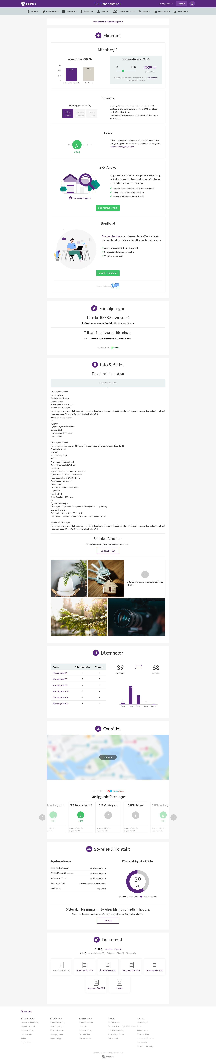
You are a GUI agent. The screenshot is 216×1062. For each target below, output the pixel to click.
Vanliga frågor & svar (116, 1034)
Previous (42, 817)
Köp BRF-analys (114, 1022)
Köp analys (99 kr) (108, 208)
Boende (109, 949)
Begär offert (26, 1042)
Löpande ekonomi (28, 1026)
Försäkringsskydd (57, 1026)
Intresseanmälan (85, 1038)
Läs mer (108, 921)
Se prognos (152, 77)
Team (139, 1026)
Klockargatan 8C (60, 685)
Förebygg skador (56, 1034)
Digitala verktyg (27, 1030)
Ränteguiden (84, 1026)
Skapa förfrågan (56, 1038)
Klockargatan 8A (60, 673)
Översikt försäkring (57, 1022)
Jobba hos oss (142, 1030)
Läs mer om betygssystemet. (122, 146)
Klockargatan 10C (60, 703)
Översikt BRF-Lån (86, 1022)
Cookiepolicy (142, 1042)
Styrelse (117, 949)
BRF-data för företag (116, 1030)
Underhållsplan (27, 1034)
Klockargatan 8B (60, 679)
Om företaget (142, 1022)
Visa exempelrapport (82, 198)
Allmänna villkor (143, 1034)
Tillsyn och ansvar (57, 1030)
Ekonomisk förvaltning (29, 1022)
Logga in (181, 3)
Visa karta (108, 757)
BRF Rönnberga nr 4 (108, 3)
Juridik (23, 1038)
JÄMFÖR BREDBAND (108, 273)
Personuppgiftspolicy (145, 1038)
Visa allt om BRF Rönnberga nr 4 (108, 21)
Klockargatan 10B (60, 697)
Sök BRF (28, 1011)
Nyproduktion (84, 1034)
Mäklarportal (113, 1038)
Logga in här (108, 551)
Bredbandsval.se (111, 236)
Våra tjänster (164, 3)
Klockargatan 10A (60, 691)
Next (173, 817)
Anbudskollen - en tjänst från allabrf (122, 1026)
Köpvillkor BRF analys (145, 1046)
